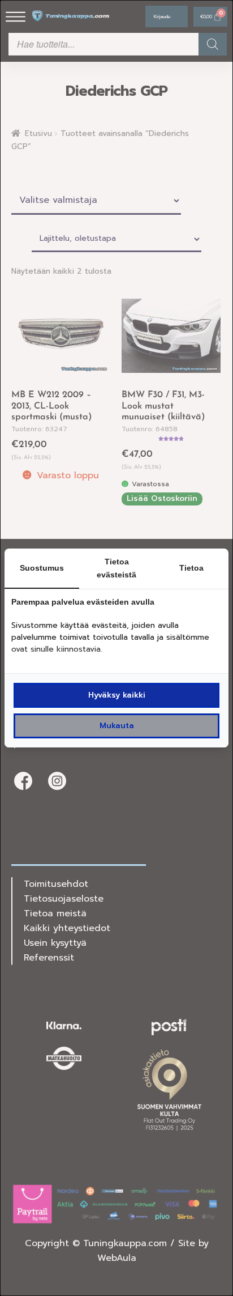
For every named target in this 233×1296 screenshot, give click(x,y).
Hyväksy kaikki (116, 695)
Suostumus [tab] (42, 567)
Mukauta (117, 726)
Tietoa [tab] (191, 567)
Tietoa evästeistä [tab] (116, 568)
